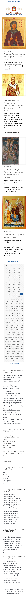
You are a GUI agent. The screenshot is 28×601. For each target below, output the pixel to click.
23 (9, 273)
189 (21, 327)
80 (11, 292)
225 (6, 342)
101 (11, 299)
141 (6, 313)
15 (6, 270)
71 (6, 289)
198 (9, 332)
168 (21, 320)
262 (11, 354)
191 (9, 330)
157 (11, 318)
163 (9, 320)
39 (14, 278)
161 (21, 318)
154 (21, 316)
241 (11, 346)
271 (16, 356)
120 (6, 306)
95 (14, 297)
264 (16, 354)
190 (6, 330)
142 (9, 313)
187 (16, 327)
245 (21, 346)
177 (9, 325)
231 (21, 342)
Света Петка (7, 462)
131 (16, 308)
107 (9, 301)
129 (11, 308)
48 (19, 280)
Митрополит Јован (9, 445)
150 (11, 316)
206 (11, 335)
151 (14, 316)
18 (14, 270)
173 (16, 323)
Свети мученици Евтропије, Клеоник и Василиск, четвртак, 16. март (14, 173)
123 (14, 306)
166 (16, 320)
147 (21, 313)
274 (6, 358)
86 (9, 294)
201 (16, 332)
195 (19, 330)
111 (19, 301)
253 (6, 351)
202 (19, 332)
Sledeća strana (13, 364)
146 (19, 313)
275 (9, 358)
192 (11, 330)
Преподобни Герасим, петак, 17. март (14, 235)
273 (21, 356)
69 (19, 287)
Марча (5, 458)
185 (11, 327)
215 (16, 337)
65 (9, 287)
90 (19, 294)
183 (6, 327)
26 (16, 273)
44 (9, 280)
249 (14, 349)
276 (11, 358)
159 (16, 318)
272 (19, 356)
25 (14, 273)
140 (21, 311)
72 (9, 289)
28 (21, 273)
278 (16, 358)
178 (11, 325)
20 (19, 270)
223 (19, 339)
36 (6, 278)
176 (6, 325)
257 (16, 351)
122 (11, 306)
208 (16, 335)
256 (14, 351)
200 (14, 332)
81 (14, 292)
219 (9, 339)
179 (14, 325)
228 (14, 342)
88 (14, 294)
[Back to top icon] (25, 598)
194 (16, 330)
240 (9, 346)
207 (14, 335)
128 (9, 308)
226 (9, 342)
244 (19, 346)
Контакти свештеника (10, 434)
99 (6, 299)
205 (9, 335)
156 (9, 318)
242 (14, 346)
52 (11, 282)
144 (14, 313)
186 (14, 327)
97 (19, 297)
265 (19, 354)
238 (21, 344)
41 (19, 278)
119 (21, 304)
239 (6, 346)
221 (14, 339)
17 (11, 270)
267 (6, 356)
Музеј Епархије (8, 447)
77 (21, 289)
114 (9, 304)
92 (6, 297)
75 (16, 289)
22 (6, 273)
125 (19, 306)
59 (11, 285)
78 (6, 292)
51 (9, 282)
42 (21, 278)
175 (21, 323)
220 (11, 339)
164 (11, 320)
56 (21, 282)
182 (21, 325)
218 (6, 339)
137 (14, 311)
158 (14, 318)
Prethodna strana (14, 261)
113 (6, 304)
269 (11, 356)
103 (16, 299)
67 (14, 287)
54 (16, 282)
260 (6, 354)
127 (6, 308)
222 (16, 339)
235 (14, 344)
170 (9, 323)
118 (19, 304)
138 (16, 311)
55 (19, 282)
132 (19, 308)
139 (19, 311)
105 (21, 299)
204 (6, 335)
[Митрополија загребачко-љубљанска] (14, 10)
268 (9, 356)
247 (9, 349)
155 (6, 318)
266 (21, 354)
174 (19, 323)
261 (9, 354)
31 (11, 275)
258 (19, 351)
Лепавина (6, 456)
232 (6, 344)
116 (14, 304)
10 (11, 268)
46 (14, 280)
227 (11, 342)
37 (9, 278)
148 (6, 316)
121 (9, 306)
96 (16, 297)
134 (6, 311)
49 (21, 280)
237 (19, 344)
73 (11, 289)
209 (19, 335)
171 (11, 323)
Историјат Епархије (9, 436)
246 (6, 349)
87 (11, 294)
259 (21, 351)
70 (21, 287)
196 (21, 330)
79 (9, 292)
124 (16, 306)
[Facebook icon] (12, 3)
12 (16, 268)
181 (19, 325)
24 (11, 273)
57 (6, 285)
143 (11, 313)
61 (16, 285)
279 (19, 358)
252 (21, 349)
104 (19, 299)
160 (19, 318)
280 (21, 358)
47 (16, 280)
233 (9, 344)
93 (9, 297)
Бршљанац (6, 460)
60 (14, 285)
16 (9, 270)
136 (11, 311)
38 (11, 278)
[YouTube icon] (14, 3)
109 (14, 301)
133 (21, 308)
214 (14, 337)
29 (6, 275)
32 (14, 275)
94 (11, 297)
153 (19, 316)
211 (6, 337)
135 (9, 311)
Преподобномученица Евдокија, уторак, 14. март (14, 56)
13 (19, 268)
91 (21, 294)
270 (14, 356)
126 (21, 306)
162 (6, 320)
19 (16, 270)
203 (21, 332)
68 (16, 287)
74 (14, 289)
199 (11, 332)
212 (9, 337)
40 (16, 278)
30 (9, 275)
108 (11, 301)
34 (19, 275)
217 (21, 337)
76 (19, 289)
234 (11, 344)
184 (9, 327)
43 (6, 280)
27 (19, 273)
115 (11, 304)
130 (14, 308)
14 (21, 268)
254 (9, 351)
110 (16, 301)
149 (9, 316)
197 (6, 332)
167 (19, 320)
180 (16, 325)
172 (14, 323)
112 (21, 301)
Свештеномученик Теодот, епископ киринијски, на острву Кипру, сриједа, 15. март (14, 105)
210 (21, 335)
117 (16, 304)
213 (11, 337)
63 (21, 285)
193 (14, 330)
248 (11, 349)
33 (16, 275)
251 (19, 349)
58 (9, 285)
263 (14, 354)
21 (21, 270)
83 (19, 292)
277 (14, 358)
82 (16, 292)
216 (19, 337)
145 (16, 313)
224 (21, 339)
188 (19, 327)
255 (11, 351)
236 (16, 344)
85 (6, 294)
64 (6, 287)
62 (19, 285)
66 (11, 287)
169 (6, 323)
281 (14, 361)
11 (14, 268)
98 (21, 297)
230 (19, 342)
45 (11, 280)
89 (16, 294)
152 (16, 316)
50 (6, 282)
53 (14, 282)
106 (6, 301)
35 (21, 275)
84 (21, 292)
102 (14, 299)
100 (9, 299)
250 (16, 349)
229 (16, 342)
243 (16, 346)
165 (14, 320)
